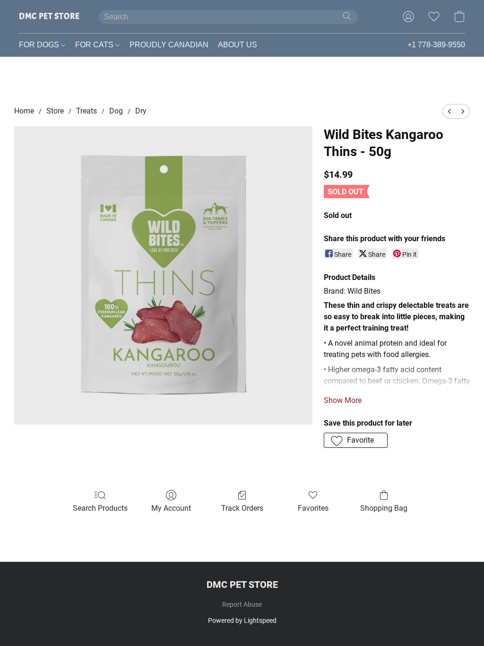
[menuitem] (449, 111)
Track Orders (242, 508)
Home (24, 110)
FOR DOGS (40, 45)
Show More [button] (343, 400)
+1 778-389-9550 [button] (436, 45)
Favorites (313, 508)
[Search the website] (347, 16)
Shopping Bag (383, 508)
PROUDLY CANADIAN (169, 45)
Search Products (100, 508)
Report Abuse (242, 604)
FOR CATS (95, 45)
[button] (49, 16)
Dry (141, 110)
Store (55, 110)
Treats (86, 110)
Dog (116, 110)
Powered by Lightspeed (242, 620)
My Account (171, 508)
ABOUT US (237, 45)
